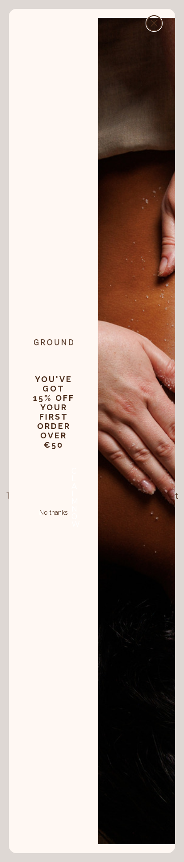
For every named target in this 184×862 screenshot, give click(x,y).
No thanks (53, 511)
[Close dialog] (154, 23)
